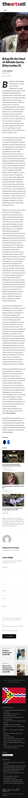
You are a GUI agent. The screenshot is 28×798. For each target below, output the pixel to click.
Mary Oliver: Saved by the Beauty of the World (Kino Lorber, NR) (12, 508)
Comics (18, 789)
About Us (16, 790)
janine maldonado (8, 523)
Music (8, 789)
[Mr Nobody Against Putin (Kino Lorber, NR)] (13, 478)
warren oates (13, 526)
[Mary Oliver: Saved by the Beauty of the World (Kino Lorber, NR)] (13, 500)
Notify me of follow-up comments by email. (12, 626)
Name (4, 590)
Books (10, 790)
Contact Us (5, 791)
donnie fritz (10, 519)
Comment (5, 567)
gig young (12, 521)
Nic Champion (8, 71)
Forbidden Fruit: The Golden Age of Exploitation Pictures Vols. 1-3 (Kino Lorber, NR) (13, 726)
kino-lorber (17, 523)
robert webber (16, 524)
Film (13, 789)
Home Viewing (19, 521)
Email (4, 598)
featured (5, 521)
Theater (4, 790)
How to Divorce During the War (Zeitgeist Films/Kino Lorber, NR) (11, 465)
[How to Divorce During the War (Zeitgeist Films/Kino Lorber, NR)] (13, 456)
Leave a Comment (7, 76)
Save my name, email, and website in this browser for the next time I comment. (12, 619)
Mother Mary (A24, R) (8, 737)
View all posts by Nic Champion (10, 550)
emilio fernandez (20, 519)
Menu (5, 10)
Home (3, 789)
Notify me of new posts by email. (10, 630)
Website (4, 606)
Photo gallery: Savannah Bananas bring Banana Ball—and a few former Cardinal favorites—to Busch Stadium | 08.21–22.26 (13, 781)
